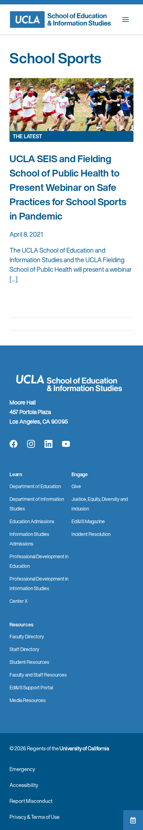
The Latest (27, 136)
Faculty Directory (27, 636)
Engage (80, 474)
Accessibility (24, 785)
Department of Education (35, 486)
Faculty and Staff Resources (38, 674)
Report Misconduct (31, 801)
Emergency (22, 769)
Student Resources (29, 662)
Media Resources (28, 700)
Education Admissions (32, 521)
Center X (19, 601)
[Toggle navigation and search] (125, 19)
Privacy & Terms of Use (35, 817)
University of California (84, 748)
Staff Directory (24, 649)
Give (76, 486)
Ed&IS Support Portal (31, 687)
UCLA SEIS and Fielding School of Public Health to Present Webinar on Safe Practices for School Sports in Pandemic (68, 187)
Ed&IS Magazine (88, 521)
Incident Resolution (91, 534)
